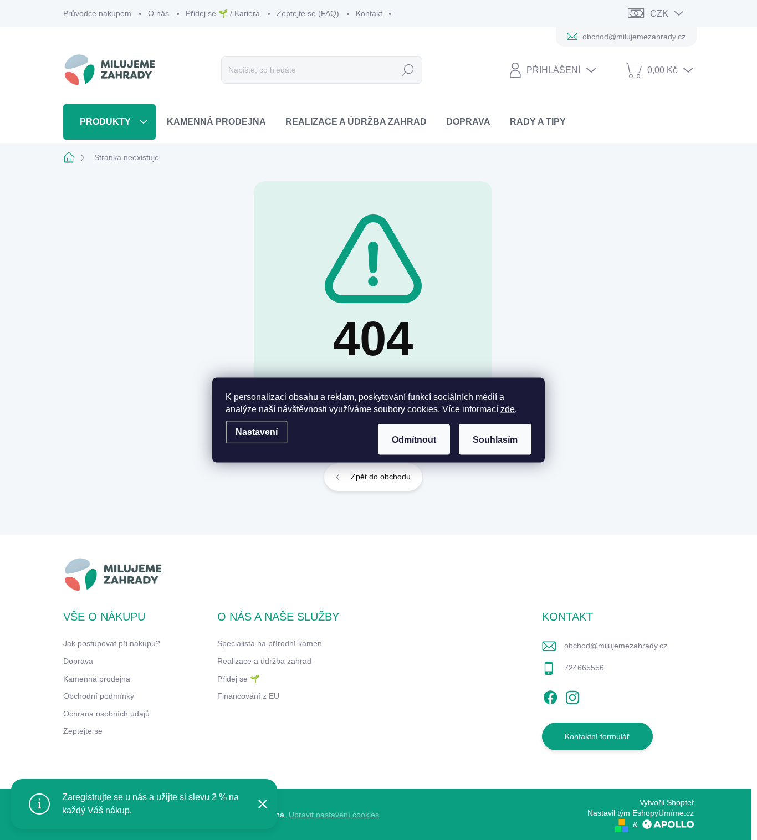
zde (507, 409)
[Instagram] (572, 696)
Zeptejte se (83, 730)
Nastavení (257, 432)
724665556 (584, 667)
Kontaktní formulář (597, 736)
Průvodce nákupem (97, 13)
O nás (158, 13)
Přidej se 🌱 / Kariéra (223, 13)
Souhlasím (495, 439)
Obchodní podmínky (98, 696)
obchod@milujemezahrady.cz (615, 645)
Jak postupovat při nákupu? (111, 643)
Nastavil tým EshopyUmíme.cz (640, 812)
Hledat (407, 69)
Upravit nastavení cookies (334, 814)
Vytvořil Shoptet (667, 802)
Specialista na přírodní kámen (269, 643)
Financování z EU (248, 696)
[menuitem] (109, 121)
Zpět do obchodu (381, 476)
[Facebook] (550, 696)
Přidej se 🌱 (238, 678)
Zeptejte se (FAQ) (308, 13)
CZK (659, 13)
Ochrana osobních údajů (106, 713)
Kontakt (369, 13)
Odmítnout (414, 439)
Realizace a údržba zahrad (264, 661)
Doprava (78, 661)
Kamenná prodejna (96, 678)
